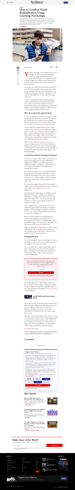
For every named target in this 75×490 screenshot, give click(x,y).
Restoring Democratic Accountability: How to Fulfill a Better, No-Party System (35, 411)
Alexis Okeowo (28, 430)
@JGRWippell (18, 72)
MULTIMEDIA (48, 458)
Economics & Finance (10, 460)
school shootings (32, 89)
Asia (22, 465)
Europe (23, 460)
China (23, 471)
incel (40, 89)
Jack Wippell (23, 26)
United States (24, 467)
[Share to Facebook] (18, 76)
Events (37, 460)
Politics (8, 458)
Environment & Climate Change (11, 467)
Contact (37, 469)
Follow (18, 70)
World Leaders (9, 469)
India (22, 469)
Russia (37, 458)
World (8, 471)
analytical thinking (43, 139)
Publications (38, 462)
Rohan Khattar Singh (35, 430)
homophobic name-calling (32, 188)
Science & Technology (10, 465)
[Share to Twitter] (18, 78)
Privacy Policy (59, 448)
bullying (55, 186)
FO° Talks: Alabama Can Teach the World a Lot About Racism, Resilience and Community (34, 423)
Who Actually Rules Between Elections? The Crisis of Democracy (34, 399)
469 (55, 93)
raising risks (38, 224)
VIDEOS (47, 463)
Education (21, 7)
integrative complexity (44, 131)
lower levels (35, 131)
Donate (63, 478)
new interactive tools (50, 288)
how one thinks (43, 122)
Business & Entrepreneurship (11, 462)
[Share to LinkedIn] (18, 80)
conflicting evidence (29, 137)
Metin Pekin (27, 417)
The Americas (24, 458)
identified (31, 164)
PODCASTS (47, 468)
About (37, 465)
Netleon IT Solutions (65, 487)
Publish (37, 467)
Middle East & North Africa (26, 462)
